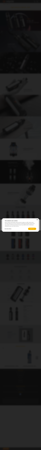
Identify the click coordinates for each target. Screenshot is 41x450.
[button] (8, 228)
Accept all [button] (32, 228)
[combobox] (37, 219)
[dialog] (20, 225)
